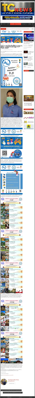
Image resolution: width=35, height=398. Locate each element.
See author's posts (11, 383)
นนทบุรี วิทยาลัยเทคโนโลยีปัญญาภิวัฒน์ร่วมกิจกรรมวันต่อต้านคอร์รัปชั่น (11, 390)
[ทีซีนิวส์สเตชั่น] (2, 24)
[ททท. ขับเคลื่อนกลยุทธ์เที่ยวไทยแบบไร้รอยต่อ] (29, 37)
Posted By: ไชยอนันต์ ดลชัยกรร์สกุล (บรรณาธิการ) (7, 50)
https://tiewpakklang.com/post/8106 (8, 375)
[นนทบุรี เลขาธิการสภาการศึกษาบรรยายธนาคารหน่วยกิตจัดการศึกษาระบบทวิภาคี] (26, 57)
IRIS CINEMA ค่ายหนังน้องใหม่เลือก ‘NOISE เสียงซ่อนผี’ (31, 53)
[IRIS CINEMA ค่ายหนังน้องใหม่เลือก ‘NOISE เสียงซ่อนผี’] (26, 52)
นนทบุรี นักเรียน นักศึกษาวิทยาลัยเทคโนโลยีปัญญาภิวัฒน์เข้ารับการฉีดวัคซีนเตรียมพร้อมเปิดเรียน (28, 65)
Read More (25, 49)
